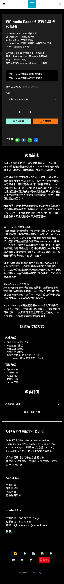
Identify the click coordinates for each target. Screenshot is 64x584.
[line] (17, 140)
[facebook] (23, 140)
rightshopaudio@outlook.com (30, 525)
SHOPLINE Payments (37, 573)
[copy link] (36, 140)
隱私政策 (11, 492)
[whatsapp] (29, 140)
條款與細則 (12, 488)
